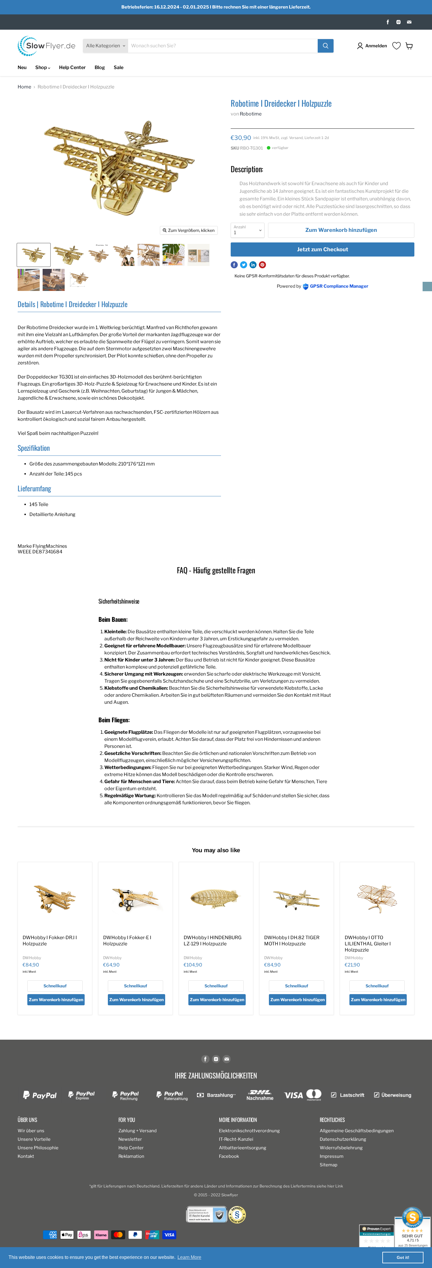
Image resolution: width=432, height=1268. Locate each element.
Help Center (72, 67)
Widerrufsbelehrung (341, 1147)
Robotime (251, 114)
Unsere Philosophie (38, 1147)
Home (24, 87)
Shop (41, 67)
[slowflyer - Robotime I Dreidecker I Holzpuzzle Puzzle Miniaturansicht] (33, 255)
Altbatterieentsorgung (242, 1147)
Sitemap (328, 1165)
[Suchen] (326, 46)
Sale (118, 67)
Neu (22, 67)
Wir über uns (31, 1130)
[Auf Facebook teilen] (234, 264)
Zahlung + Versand (137, 1130)
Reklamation (131, 1156)
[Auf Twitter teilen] (243, 264)
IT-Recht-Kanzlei (236, 1139)
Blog (100, 67)
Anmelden (376, 45)
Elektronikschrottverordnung (249, 1130)
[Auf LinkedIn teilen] (253, 264)
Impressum (332, 1156)
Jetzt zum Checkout (322, 249)
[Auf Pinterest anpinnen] (262, 264)
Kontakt (26, 1156)
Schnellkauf (55, 985)
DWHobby (32, 957)
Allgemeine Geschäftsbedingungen (357, 1130)
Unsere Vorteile (34, 1139)
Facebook (229, 1156)
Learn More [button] (189, 1257)
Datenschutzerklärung (343, 1139)
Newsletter (130, 1139)
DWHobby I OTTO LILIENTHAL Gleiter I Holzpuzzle (368, 944)
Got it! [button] (403, 1257)
